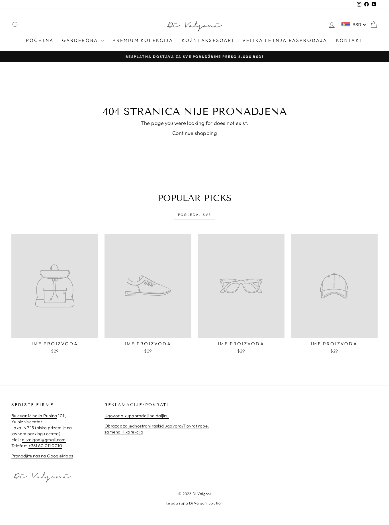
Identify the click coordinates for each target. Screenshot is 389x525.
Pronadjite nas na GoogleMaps (42, 456)
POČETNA (40, 40)
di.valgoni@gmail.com (44, 439)
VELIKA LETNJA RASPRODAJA (284, 40)
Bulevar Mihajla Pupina (34, 415)
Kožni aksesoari (208, 40)
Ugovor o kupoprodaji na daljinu (137, 415)
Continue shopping (194, 133)
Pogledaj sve (194, 214)
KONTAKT (349, 40)
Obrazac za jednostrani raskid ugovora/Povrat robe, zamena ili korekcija (157, 429)
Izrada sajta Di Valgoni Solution (194, 503)
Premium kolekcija (142, 40)
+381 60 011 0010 (45, 445)
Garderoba (81, 40)
